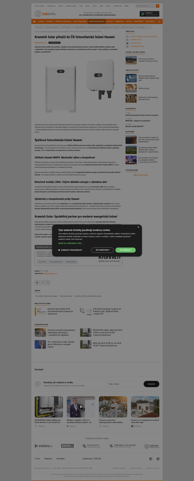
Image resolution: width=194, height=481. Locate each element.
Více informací (76, 239)
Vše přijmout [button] (125, 250)
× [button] (138, 227)
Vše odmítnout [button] (102, 250)
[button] (97, 243)
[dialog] (97, 240)
